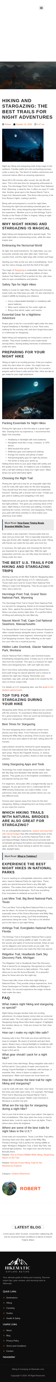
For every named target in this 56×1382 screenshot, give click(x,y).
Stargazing (19, 270)
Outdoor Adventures (21, 1173)
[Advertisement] (28, 45)
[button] (41, 7)
